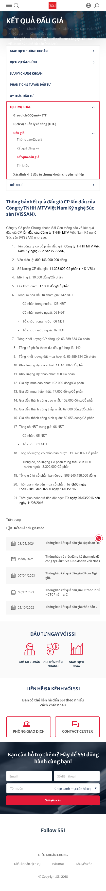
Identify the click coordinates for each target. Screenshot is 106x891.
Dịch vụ (68, 29)
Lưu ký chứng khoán (26, 73)
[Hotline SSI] (99, 538)
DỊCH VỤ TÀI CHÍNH (23, 62)
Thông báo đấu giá (29, 139)
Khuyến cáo (84, 864)
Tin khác (23, 165)
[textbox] (61, 788)
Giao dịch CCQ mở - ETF (30, 115)
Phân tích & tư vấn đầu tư (30, 84)
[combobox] (53, 788)
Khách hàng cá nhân (41, 29)
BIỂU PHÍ (16, 185)
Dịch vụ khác (89, 29)
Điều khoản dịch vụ (27, 864)
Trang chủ (13, 29)
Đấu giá (18, 33)
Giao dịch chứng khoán (29, 51)
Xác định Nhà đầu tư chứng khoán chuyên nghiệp (48, 174)
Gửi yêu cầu (53, 800)
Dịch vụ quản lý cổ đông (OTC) (34, 124)
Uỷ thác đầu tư (22, 96)
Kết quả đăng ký (28, 148)
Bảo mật (58, 864)
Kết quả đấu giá (40, 33)
